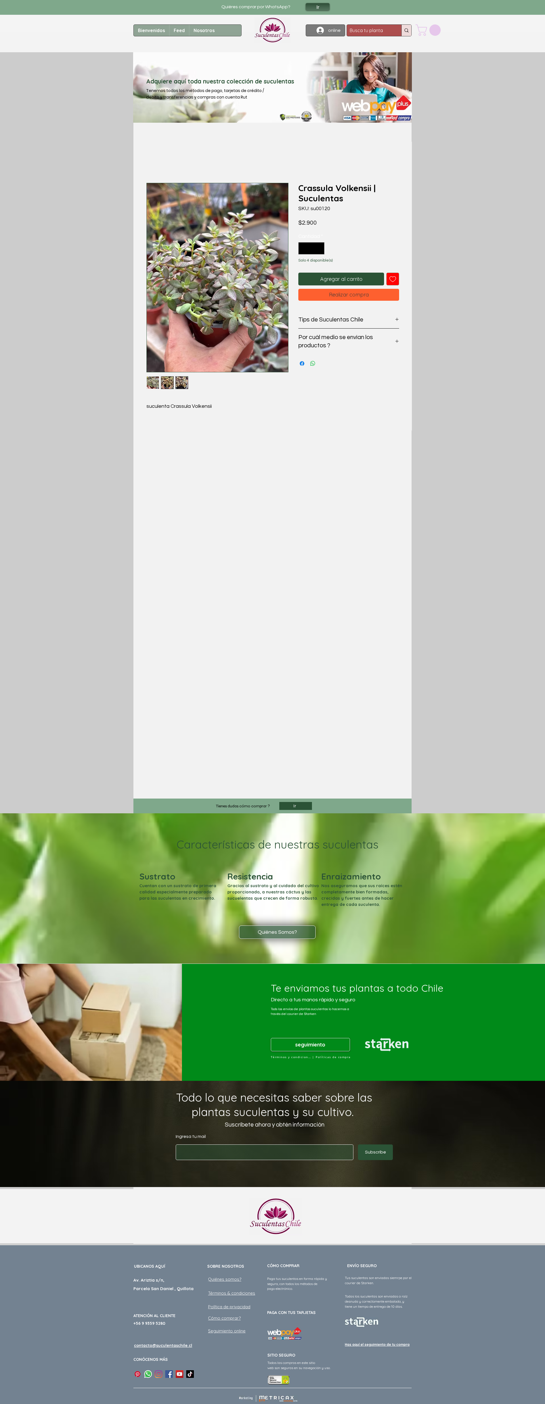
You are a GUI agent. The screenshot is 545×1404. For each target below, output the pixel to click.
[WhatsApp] (148, 1374)
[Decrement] (303, 248)
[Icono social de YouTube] (179, 1374)
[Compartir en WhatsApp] (312, 363)
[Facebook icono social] (169, 1374)
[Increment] (319, 248)
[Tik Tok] (190, 1374)
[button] (429, 30)
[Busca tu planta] (406, 30)
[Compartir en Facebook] (302, 363)
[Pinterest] (137, 1374)
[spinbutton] (311, 248)
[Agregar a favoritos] (392, 279)
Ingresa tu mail (191, 1136)
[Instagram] (158, 1374)
